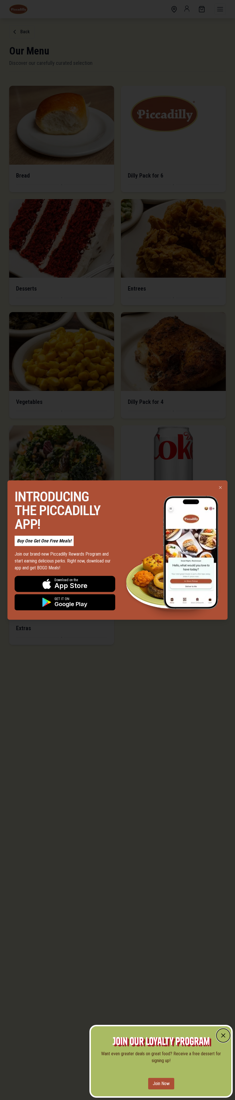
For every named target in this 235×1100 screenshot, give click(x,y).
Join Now (161, 1083)
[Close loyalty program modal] (223, 1035)
